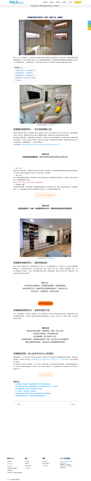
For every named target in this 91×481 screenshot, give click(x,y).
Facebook (9, 466)
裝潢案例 (58, 2)
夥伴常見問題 (45, 463)
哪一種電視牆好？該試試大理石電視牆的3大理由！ (29, 389)
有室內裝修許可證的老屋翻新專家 (45, 195)
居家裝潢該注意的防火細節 (29, 144)
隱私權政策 (10, 470)
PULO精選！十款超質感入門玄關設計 (26, 391)
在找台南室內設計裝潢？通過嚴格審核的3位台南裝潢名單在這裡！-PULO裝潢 (36, 386)
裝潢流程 (45, 2)
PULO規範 (27, 468)
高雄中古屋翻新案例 (50, 125)
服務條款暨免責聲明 (12, 468)
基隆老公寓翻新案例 (50, 258)
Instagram (10, 463)
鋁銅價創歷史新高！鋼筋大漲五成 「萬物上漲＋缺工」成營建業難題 (50, 359)
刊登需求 (27, 461)
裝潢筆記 (64, 2)
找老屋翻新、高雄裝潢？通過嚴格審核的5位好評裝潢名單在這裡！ (33, 384)
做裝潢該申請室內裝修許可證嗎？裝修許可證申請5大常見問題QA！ (34, 393)
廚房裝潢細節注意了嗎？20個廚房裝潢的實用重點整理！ (31, 396)
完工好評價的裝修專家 (45, 375)
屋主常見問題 (28, 466)
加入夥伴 (70, 2)
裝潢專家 (51, 2)
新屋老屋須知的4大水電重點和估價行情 (48, 144)
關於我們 (9, 461)
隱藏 (21, 67)
